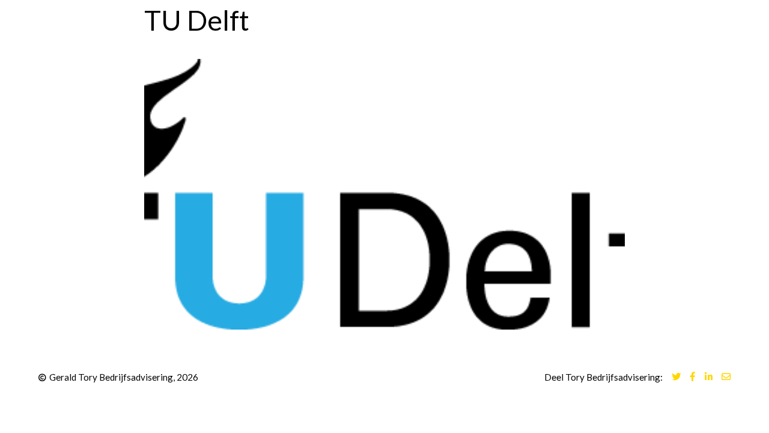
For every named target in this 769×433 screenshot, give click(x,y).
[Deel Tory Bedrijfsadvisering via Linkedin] (709, 377)
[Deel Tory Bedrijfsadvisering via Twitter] (676, 377)
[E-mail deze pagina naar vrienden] (726, 377)
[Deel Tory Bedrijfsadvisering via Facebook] (693, 377)
